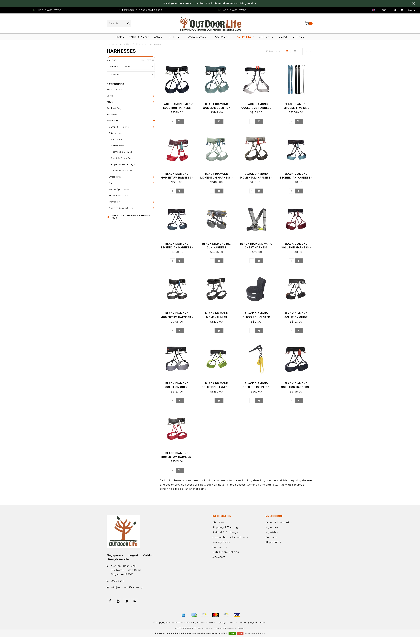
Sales (158, 36)
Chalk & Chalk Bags (122, 158)
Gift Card (266, 36)
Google (241, 628)
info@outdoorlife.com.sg (127, 587)
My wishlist (272, 532)
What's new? (139, 36)
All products (273, 542)
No (240, 633)
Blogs (283, 36)
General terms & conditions (230, 537)
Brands (298, 36)
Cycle (115, 177)
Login (411, 10)
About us (218, 522)
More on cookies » (255, 633)
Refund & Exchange (225, 532)
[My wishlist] (402, 10)
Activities (244, 36)
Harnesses (117, 145)
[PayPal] (226, 615)
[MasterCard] (215, 615)
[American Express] (183, 615)
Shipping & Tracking (225, 527)
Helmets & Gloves (121, 152)
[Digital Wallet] (205, 615)
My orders (271, 527)
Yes (232, 633)
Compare (271, 537)
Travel (115, 202)
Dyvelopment (258, 622)
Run (113, 183)
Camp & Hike (119, 127)
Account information (278, 522)
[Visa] (237, 615)
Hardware (117, 139)
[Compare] (395, 10)
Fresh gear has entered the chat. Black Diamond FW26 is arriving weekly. (210, 3)
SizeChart (218, 556)
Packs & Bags (196, 36)
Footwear (221, 36)
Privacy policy (221, 542)
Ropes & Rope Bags (123, 164)
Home (120, 36)
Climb (115, 133)
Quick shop (178, 103)
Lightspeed (228, 622)
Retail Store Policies (225, 552)
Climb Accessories (122, 170)
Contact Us (219, 547)
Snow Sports (118, 195)
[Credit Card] (194, 615)
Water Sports (119, 189)
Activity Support (121, 208)
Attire (174, 36)
